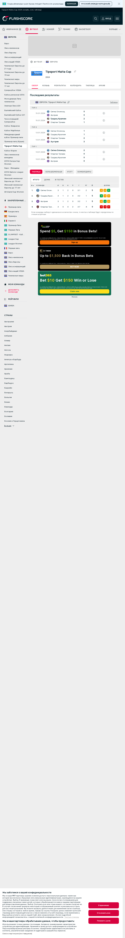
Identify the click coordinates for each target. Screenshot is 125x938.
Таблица (90, 85)
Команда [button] (40, 185)
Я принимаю (103, 905)
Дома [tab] (47, 180)
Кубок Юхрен (10, 150)
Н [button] (67, 185)
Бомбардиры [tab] (84, 172)
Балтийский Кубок (12, 110)
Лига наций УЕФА (12, 62)
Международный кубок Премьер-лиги (13, 136)
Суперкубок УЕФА (12, 90)
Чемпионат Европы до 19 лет (14, 73)
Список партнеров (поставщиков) (17, 934)
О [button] (92, 185)
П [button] (72, 185)
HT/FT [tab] (70, 172)
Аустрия (44, 201)
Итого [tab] (36, 180)
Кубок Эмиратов (12, 126)
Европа (54, 62)
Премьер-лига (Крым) (14, 141)
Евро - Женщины (11, 168)
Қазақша (71, 4)
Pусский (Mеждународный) (95, 4)
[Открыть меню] (117, 19)
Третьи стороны (71, 917)
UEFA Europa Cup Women (12, 162)
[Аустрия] (37, 201)
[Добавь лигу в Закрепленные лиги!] (74, 71)
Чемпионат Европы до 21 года (14, 67)
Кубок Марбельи (12, 130)
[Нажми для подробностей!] (74, 113)
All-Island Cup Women (14, 192)
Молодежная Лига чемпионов (12, 100)
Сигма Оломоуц (47, 190)
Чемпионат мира (11, 79)
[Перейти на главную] (23, 18)
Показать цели (104, 921)
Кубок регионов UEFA (14, 95)
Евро (6, 43)
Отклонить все (103, 913)
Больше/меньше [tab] (53, 172)
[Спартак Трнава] (37, 206)
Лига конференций (12, 57)
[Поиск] (96, 19)
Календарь (75, 85)
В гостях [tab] (59, 180)
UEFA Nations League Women (13, 173)
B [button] (63, 185)
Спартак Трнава (47, 207)
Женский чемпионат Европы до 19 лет (13, 180)
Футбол (38, 62)
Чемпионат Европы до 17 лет (14, 84)
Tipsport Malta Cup (13, 146)
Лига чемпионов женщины (11, 156)
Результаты (60, 85)
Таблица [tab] (36, 172)
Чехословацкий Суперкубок (11, 120)
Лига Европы (10, 52)
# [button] (31, 185)
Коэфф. (46, 85)
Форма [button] (107, 185)
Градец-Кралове (47, 196)
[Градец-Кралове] (37, 195)
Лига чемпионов (11, 48)
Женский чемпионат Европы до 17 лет (13, 186)
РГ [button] (86, 185)
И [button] (58, 185)
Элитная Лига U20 (12, 106)
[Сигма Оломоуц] (37, 190)
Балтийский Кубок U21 (14, 115)
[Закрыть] (119, 4)
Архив (102, 85)
